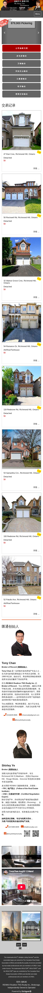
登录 (18, 982)
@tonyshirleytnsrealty (23, 720)
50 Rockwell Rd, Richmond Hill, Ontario (20, 217)
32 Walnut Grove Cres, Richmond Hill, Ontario (20, 282)
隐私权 (24, 982)
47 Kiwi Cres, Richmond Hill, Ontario (19, 154)
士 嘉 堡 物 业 (21, 79)
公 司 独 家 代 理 (22, 48)
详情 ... (36, 168)
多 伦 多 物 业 (21, 56)
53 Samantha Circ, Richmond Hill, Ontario (21, 473)
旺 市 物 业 (21, 86)
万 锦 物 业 (21, 63)
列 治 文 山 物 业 (22, 71)
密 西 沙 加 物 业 (22, 94)
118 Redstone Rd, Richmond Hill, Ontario (21, 409)
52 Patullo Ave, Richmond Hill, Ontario (20, 600)
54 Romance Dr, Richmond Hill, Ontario (20, 346)
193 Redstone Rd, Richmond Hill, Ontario (21, 536)
